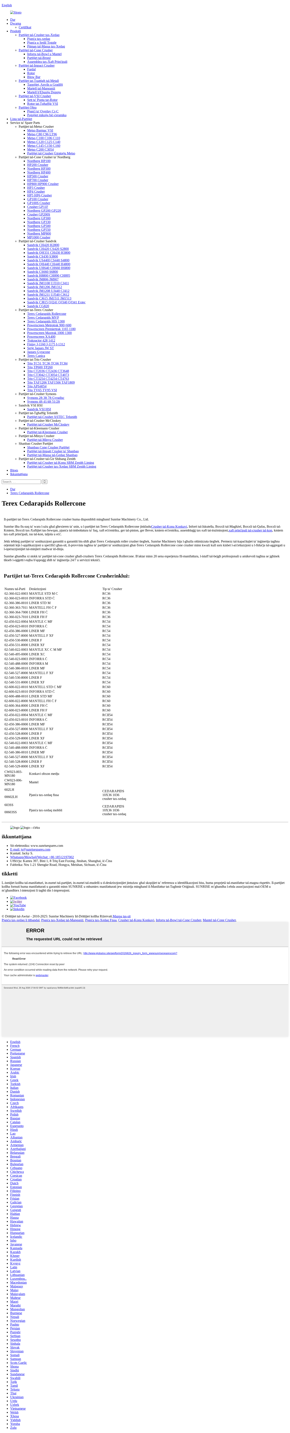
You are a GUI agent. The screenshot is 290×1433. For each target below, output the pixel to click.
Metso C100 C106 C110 (43, 138)
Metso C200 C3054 (40, 149)
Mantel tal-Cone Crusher (219, 920)
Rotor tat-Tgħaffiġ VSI (42, 103)
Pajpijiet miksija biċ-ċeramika (46, 115)
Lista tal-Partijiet (21, 119)
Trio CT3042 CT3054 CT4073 (48, 375)
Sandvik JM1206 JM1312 (44, 287)
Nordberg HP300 (39, 168)
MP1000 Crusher (38, 237)
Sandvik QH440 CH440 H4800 (48, 264)
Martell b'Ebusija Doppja (44, 92)
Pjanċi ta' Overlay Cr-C (43, 111)
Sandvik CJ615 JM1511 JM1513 (49, 298)
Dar (12, 19)
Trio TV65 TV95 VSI (42, 390)
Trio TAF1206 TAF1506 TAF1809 (51, 382)
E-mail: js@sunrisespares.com (30, 849)
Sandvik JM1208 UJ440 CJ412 (48, 291)
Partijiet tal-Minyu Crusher (45, 440)
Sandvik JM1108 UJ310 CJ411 (48, 283)
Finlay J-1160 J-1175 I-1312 (46, 344)
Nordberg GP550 (39, 229)
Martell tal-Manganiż (41, 88)
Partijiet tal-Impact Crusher (37, 65)
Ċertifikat (25, 27)
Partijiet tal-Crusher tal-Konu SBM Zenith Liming (60, 462)
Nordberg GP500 (39, 226)
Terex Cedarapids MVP (43, 317)
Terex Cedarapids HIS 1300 (46, 321)
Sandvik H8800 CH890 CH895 (48, 275)
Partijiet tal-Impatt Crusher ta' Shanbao (53, 451)
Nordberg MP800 (39, 233)
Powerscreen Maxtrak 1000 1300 (49, 333)
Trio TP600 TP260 (40, 367)
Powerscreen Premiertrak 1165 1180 (51, 329)
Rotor (31, 73)
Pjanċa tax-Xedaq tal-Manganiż (62, 920)
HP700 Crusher (37, 180)
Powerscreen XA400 (41, 336)
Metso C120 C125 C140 (43, 142)
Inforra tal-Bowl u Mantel (44, 54)
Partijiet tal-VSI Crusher (35, 96)
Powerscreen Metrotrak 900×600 (49, 325)
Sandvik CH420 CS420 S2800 (48, 249)
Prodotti (15, 31)
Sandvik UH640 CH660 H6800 (48, 268)
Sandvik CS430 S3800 (42, 256)
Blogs (14, 470)
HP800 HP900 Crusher (43, 184)
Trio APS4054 (36, 386)
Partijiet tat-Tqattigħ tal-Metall (39, 81)
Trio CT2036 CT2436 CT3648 (48, 371)
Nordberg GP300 (39, 218)
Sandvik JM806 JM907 (43, 279)
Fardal (31, 69)
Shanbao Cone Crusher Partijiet (48, 447)
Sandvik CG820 (38, 306)
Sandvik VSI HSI (39, 409)
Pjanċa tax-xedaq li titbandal (20, 920)
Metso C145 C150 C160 (43, 145)
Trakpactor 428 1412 (41, 340)
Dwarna (15, 23)
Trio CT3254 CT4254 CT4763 (48, 378)
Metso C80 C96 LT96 (42, 134)
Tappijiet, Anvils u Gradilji (45, 84)
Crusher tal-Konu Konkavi (169, 526)
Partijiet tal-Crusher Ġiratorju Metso (51, 153)
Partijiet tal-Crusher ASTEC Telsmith (52, 417)
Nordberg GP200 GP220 (44, 210)
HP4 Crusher (36, 191)
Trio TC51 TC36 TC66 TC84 (47, 363)
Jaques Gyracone (38, 352)
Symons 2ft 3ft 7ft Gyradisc (45, 398)
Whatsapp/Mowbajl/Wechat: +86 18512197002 (42, 857)
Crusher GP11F (37, 207)
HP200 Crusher (37, 165)
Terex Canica (36, 356)
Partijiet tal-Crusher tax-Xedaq (39, 35)
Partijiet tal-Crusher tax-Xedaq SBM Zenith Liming (61, 466)
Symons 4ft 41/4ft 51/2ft (43, 401)
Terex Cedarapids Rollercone (46, 313)
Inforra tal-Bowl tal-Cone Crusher (178, 920)
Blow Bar (33, 77)
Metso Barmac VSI (40, 130)
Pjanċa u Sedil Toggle (41, 42)
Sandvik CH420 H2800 (43, 245)
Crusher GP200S (38, 214)
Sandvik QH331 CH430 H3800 (48, 252)
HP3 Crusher (36, 187)
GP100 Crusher (37, 199)
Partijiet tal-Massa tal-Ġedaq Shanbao (52, 455)
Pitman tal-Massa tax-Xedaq (46, 46)
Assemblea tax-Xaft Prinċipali (47, 61)
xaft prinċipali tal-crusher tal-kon (250, 530)
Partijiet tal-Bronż (39, 58)
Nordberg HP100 (39, 161)
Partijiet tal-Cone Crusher (36, 50)
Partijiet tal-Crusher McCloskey (48, 424)
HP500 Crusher (37, 176)
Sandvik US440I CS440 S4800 (48, 260)
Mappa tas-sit (122, 916)
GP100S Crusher (38, 203)
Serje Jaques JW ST (40, 348)
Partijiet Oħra (28, 107)
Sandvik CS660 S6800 (42, 271)
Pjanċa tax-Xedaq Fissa (101, 920)
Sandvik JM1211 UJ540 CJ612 (48, 294)
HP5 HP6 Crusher (39, 195)
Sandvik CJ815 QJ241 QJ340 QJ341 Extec (56, 302)
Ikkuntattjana (19, 474)
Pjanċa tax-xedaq (38, 39)
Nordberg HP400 (39, 172)
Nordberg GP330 (39, 222)
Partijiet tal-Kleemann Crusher (47, 432)
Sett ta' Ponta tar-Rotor (42, 100)
